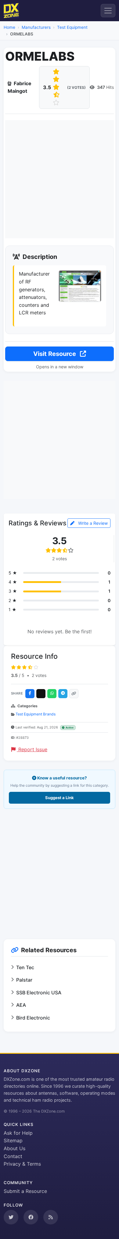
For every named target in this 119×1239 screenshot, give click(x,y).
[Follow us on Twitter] (11, 1217)
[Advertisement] (59, 179)
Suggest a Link (59, 797)
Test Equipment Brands (36, 714)
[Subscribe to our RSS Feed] (50, 1217)
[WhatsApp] (51, 693)
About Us (14, 1148)
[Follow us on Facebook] (30, 1217)
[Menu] (108, 10)
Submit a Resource (25, 1191)
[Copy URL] (73, 693)
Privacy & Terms (22, 1164)
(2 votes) (76, 87)
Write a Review (92, 523)
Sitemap (13, 1140)
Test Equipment (72, 27)
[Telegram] (62, 693)
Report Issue (32, 749)
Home (9, 27)
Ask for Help (18, 1133)
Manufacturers (36, 27)
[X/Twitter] (40, 693)
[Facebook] (29, 693)
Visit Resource (55, 353)
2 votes (39, 675)
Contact (13, 1156)
